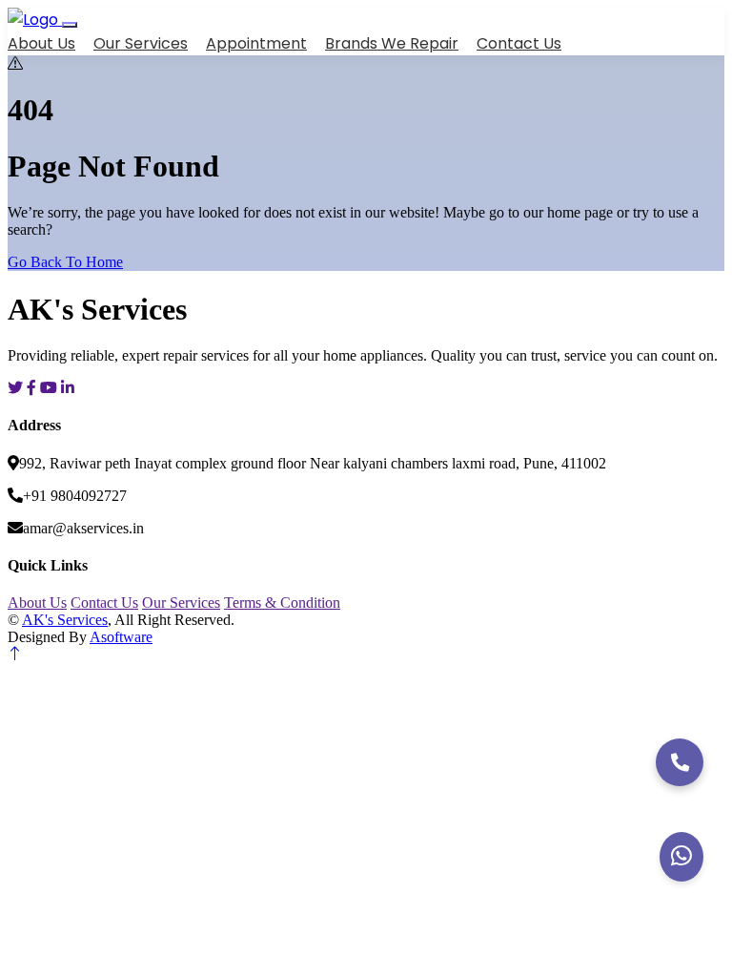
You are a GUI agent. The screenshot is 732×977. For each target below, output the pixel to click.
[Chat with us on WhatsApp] (681, 857)
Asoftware (121, 637)
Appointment (256, 43)
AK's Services (65, 620)
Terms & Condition (282, 602)
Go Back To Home (65, 262)
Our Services (140, 43)
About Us (41, 43)
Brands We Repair (391, 43)
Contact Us (519, 43)
